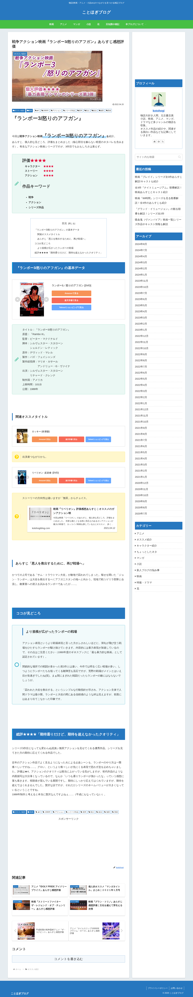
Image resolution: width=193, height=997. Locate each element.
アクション (56, 111)
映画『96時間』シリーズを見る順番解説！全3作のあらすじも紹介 (156, 200)
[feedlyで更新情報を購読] (159, 141)
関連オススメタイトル (48, 234)
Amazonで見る (71, 293)
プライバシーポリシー (158, 988)
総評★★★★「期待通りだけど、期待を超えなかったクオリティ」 (68, 252)
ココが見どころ (42, 243)
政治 (94, 111)
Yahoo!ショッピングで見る (71, 307)
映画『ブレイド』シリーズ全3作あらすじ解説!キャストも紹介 (158, 179)
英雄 (109, 111)
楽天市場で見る (71, 300)
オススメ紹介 (19, 111)
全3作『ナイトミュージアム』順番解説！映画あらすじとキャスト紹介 (158, 190)
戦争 (80, 111)
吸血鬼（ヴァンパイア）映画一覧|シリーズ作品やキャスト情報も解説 (158, 222)
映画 (30, 111)
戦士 (87, 111)
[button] (179, 157)
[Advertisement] (68, 841)
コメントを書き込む (68, 959)
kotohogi (159, 110)
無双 (102, 111)
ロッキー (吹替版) (41, 431)
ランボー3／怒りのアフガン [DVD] (71, 285)
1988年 (46, 111)
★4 (37, 111)
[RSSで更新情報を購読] (163, 141)
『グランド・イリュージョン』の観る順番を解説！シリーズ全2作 (158, 211)
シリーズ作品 (70, 111)
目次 (64, 223)
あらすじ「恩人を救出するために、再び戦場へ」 (62, 238)
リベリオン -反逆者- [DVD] (45, 473)
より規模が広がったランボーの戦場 (55, 248)
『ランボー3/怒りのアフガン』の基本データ (57, 229)
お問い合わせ (177, 988)
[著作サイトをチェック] (154, 141)
